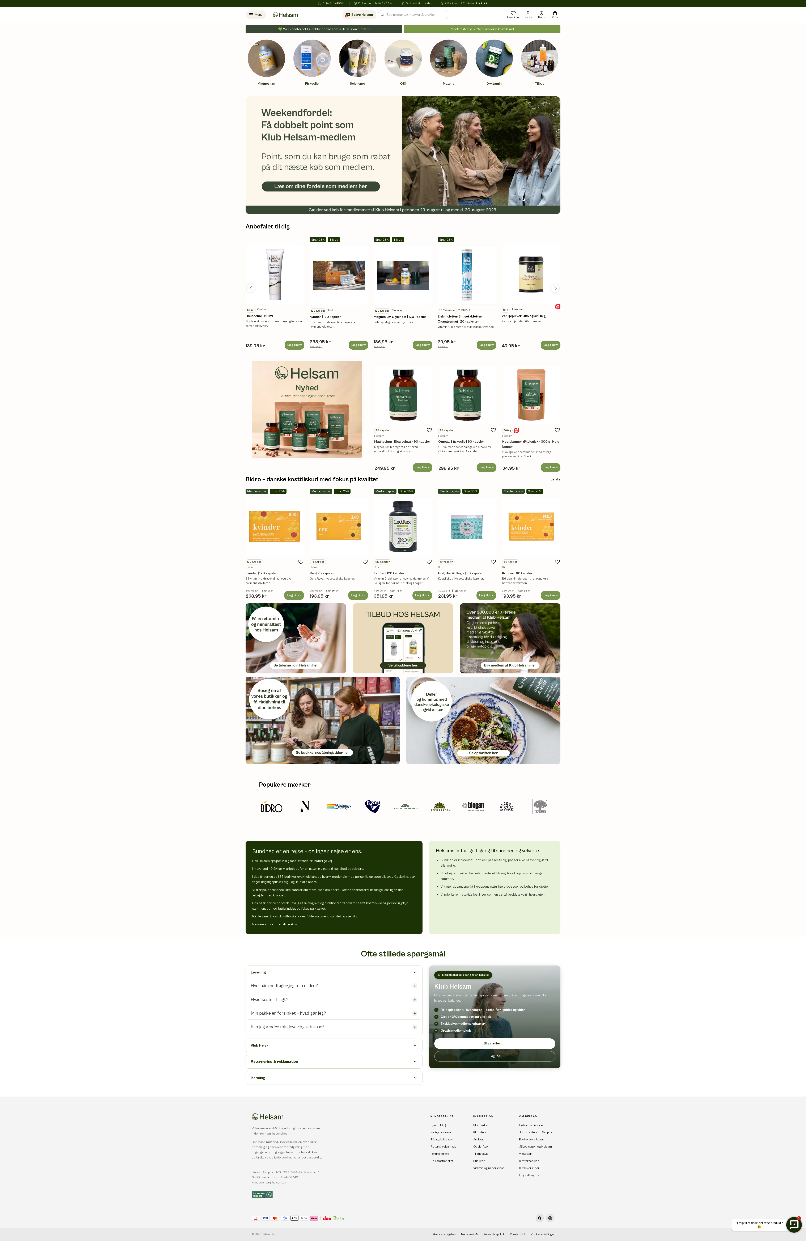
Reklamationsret (441, 1161)
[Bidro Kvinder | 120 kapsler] (275, 526)
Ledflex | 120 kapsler (389, 573)
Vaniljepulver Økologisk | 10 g (524, 316)
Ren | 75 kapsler (322, 573)
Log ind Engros (529, 1175)
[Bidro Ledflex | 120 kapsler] (403, 526)
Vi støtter (525, 1154)
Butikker (479, 1161)
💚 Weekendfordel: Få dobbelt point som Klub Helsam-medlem (324, 29)
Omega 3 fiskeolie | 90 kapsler (461, 441)
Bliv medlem (495, 1043)
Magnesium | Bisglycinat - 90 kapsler (402, 441)
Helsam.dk (268, 1234)
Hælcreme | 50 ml (259, 316)
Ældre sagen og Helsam (535, 1146)
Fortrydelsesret (441, 1132)
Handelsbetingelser (444, 1234)
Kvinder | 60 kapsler (517, 573)
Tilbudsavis (480, 1154)
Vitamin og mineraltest (488, 1168)
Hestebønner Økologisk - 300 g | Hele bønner (530, 444)
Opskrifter (480, 1146)
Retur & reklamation (444, 1146)
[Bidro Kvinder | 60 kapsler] (531, 526)
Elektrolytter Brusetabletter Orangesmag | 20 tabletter (460, 319)
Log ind (494, 1056)
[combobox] (413, 14)
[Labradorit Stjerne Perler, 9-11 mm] (275, 274)
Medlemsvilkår (469, 1234)
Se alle (555, 479)
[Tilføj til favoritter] (429, 430)
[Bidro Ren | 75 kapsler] (339, 526)
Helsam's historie (531, 1125)
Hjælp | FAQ (438, 1125)
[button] (555, 14)
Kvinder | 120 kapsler (325, 317)
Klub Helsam (481, 1132)
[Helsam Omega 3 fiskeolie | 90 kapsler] (467, 395)
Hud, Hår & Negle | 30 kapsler (460, 573)
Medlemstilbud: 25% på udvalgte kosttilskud (482, 29)
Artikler (478, 1139)
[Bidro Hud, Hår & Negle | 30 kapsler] (467, 526)
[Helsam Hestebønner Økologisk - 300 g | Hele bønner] (531, 395)
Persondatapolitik (494, 1234)
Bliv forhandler (529, 1161)
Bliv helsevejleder (531, 1139)
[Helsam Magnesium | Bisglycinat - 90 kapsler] (403, 395)
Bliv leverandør (529, 1168)
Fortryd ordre (439, 1154)
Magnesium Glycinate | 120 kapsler (400, 317)
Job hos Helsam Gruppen (536, 1132)
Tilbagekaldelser (441, 1139)
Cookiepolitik (518, 1234)
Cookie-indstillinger (542, 1234)
